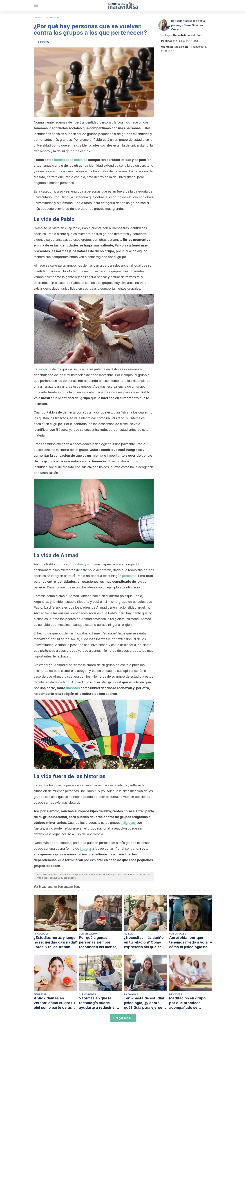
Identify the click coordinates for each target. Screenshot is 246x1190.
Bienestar (40, 994)
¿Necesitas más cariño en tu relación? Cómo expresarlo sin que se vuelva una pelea (144, 942)
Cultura (38, 17)
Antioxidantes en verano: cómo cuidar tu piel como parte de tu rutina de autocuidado (54, 1003)
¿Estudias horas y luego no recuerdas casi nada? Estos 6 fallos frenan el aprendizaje (55, 942)
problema (129, 576)
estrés (79, 564)
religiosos (128, 822)
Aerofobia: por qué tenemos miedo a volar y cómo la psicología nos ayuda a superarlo (190, 942)
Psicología (41, 933)
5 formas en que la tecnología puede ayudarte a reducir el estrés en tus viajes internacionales (97, 1003)
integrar (85, 848)
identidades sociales (70, 160)
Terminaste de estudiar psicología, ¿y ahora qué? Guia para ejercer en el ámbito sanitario (144, 1003)
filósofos (73, 688)
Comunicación (88, 933)
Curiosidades (53, 17)
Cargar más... (123, 1018)
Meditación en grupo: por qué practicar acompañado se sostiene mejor (188, 1003)
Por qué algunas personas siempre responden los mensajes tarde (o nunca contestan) (100, 942)
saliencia (44, 369)
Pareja (128, 933)
